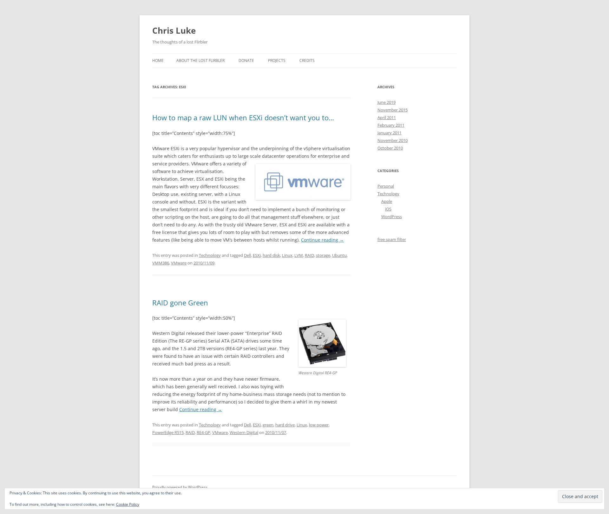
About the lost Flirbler (200, 60)
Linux (287, 255)
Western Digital (244, 432)
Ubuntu (339, 255)
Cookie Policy (127, 504)
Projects (276, 60)
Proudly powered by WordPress (179, 487)
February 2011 (390, 125)
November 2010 (392, 140)
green (268, 425)
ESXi (257, 255)
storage (323, 255)
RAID (309, 255)
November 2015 (392, 110)
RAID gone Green (180, 302)
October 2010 (390, 148)
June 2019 (386, 102)
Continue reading (322, 240)
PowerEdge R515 (168, 432)
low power (319, 425)
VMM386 (160, 263)
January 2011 (389, 133)
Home (158, 60)
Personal (385, 186)
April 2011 (386, 117)
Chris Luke (174, 30)
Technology (210, 255)
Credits (307, 60)
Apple (386, 201)
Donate (246, 60)
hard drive (285, 425)
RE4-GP (203, 432)
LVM (298, 255)
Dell (247, 255)
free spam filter (391, 239)
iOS (388, 209)
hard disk (271, 255)
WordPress (391, 216)
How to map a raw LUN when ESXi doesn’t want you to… (243, 117)
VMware (179, 263)
